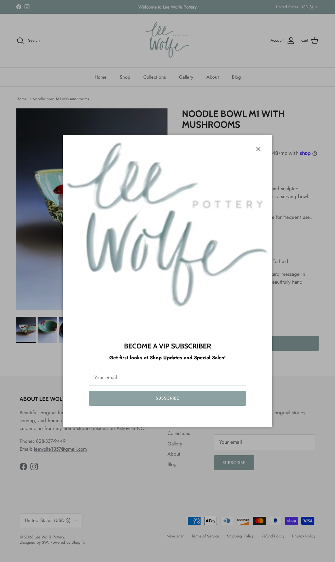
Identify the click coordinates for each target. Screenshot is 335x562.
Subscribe (167, 398)
